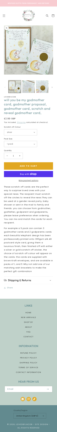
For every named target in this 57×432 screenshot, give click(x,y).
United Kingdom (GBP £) (27, 416)
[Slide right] (52, 87)
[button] (4, 16)
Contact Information (28, 372)
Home (28, 312)
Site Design (41, 424)
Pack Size (8, 139)
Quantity (8, 150)
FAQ (29, 332)
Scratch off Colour (12, 127)
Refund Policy (28, 353)
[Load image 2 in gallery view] (28, 86)
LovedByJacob (24, 424)
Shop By (28, 322)
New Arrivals (28, 317)
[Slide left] (5, 87)
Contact (28, 336)
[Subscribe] (47, 389)
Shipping (21, 122)
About (28, 327)
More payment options (28, 180)
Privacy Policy (28, 358)
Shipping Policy (28, 362)
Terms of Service (28, 367)
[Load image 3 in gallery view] (42, 86)
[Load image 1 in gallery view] (14, 86)
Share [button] (10, 287)
